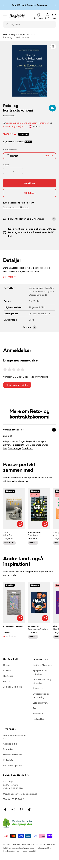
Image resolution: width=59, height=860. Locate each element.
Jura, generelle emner (37, 444)
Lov (5, 448)
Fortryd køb (39, 719)
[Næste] (55, 5)
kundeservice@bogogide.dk (22, 793)
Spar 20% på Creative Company (29, 5)
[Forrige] (3, 5)
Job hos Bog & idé (12, 686)
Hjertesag (8, 675)
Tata (5, 532)
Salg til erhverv (40, 702)
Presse (6, 681)
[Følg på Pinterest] (21, 809)
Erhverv (7, 444)
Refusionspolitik (44, 848)
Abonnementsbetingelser (14, 737)
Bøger (14, 34)
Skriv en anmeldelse (17, 385)
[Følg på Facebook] (5, 809)
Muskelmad (33, 626)
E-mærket (8, 749)
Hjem (5, 34)
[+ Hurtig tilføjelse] (20, 524)
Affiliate (7, 670)
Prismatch (38, 688)
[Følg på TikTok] (29, 809)
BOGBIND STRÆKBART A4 (14, 626)
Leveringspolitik (29, 851)
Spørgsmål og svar (42, 665)
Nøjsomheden (34, 532)
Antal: (6, 164)
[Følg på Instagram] (13, 809)
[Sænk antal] (7, 171)
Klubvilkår (8, 760)
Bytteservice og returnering (41, 695)
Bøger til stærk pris (36, 441)
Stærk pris (27, 448)
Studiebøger (14, 448)
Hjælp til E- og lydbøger (40, 672)
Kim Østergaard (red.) (14, 126)
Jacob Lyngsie (13, 122)
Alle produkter (10, 441)
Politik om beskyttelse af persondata (18, 848)
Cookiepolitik (10, 743)
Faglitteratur (26, 34)
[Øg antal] (19, 171)
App (35, 708)
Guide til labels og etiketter (42, 681)
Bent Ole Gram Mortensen (35, 122)
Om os (6, 665)
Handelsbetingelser (13, 754)
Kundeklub (38, 713)
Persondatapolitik (12, 765)
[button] (9, 636)
